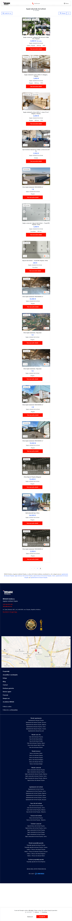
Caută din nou (7, 13)
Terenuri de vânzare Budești (36, 764)
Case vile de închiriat (36, 803)
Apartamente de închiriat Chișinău (36, 789)
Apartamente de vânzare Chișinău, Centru (36, 726)
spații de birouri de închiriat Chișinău (24, 576)
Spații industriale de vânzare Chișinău (36, 772)
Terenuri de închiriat (36, 815)
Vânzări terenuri (36, 751)
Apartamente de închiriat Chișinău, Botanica (36, 793)
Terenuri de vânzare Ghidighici (36, 759)
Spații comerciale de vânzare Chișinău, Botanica (36, 774)
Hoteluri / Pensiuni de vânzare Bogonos (36, 853)
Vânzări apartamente (36, 718)
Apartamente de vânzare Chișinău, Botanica (36, 724)
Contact (5, 685)
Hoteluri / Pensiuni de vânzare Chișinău (36, 849)
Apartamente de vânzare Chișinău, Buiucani (36, 722)
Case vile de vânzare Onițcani (36, 747)
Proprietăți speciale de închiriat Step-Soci (36, 862)
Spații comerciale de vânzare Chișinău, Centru (36, 776)
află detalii (31, 910)
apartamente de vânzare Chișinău (39, 577)
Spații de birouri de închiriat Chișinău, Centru (36, 828)
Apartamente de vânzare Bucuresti (36, 731)
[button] (69, 13)
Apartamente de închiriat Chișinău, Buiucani (36, 799)
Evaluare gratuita (8, 688)
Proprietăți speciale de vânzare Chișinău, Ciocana (36, 847)
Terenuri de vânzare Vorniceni (36, 762)
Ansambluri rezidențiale (10, 675)
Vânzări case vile (36, 734)
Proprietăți (6, 671)
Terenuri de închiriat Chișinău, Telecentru (36, 820)
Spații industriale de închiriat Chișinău (36, 834)
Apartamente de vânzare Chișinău (36, 720)
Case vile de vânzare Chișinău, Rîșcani (36, 743)
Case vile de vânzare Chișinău (36, 737)
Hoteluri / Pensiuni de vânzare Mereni (36, 856)
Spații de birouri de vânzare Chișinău (36, 780)
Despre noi (6, 698)
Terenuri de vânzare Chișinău (36, 757)
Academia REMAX (8, 702)
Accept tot (42, 916)
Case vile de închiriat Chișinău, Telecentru (36, 812)
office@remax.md (7, 606)
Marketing (44, 912)
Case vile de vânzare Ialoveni (36, 739)
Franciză (5, 695)
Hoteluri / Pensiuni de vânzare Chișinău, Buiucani (36, 851)
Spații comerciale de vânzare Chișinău (36, 770)
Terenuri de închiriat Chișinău (36, 818)
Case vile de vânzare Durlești (36, 741)
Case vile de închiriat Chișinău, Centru (36, 808)
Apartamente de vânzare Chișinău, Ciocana (36, 729)
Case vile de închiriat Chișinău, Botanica (36, 810)
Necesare (29, 912)
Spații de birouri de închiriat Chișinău (36, 826)
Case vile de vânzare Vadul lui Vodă (36, 745)
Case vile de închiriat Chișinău (36, 805)
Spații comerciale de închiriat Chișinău (36, 830)
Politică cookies (7, 706)
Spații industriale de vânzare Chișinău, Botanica (36, 778)
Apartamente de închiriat (36, 787)
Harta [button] (47, 33)
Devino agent (7, 692)
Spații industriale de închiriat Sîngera (36, 832)
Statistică (37, 912)
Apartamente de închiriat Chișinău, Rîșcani (36, 795)
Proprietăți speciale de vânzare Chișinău (36, 845)
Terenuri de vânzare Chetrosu (36, 755)
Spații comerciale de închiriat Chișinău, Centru (36, 836)
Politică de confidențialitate (10, 710)
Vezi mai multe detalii (36, 49)
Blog (4, 682)
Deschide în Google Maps (10, 612)
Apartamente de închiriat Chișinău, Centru (36, 791)
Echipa (5, 678)
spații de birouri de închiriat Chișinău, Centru (44, 576)
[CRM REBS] (39, 873)
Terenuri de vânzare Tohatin (36, 753)
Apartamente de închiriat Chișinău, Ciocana (36, 797)
